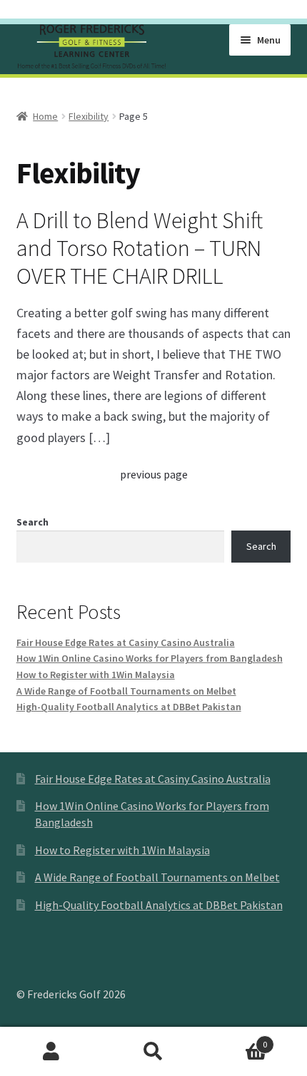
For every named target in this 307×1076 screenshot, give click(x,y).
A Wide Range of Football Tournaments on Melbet (126, 691)
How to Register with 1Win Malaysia (95, 674)
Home (45, 116)
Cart (236, 1039)
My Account (51, 1052)
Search (32, 522)
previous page (154, 474)
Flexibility (89, 116)
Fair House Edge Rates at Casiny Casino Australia (125, 642)
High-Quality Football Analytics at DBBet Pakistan (128, 706)
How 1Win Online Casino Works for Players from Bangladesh (149, 658)
